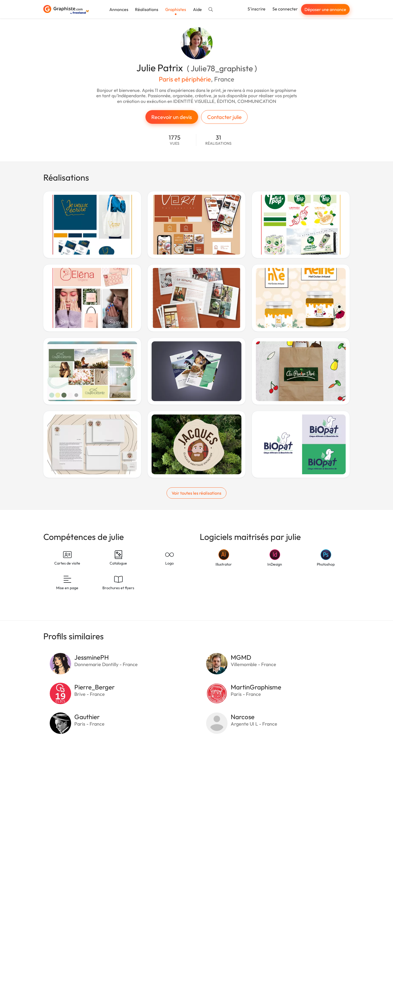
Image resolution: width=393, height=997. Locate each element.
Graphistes (175, 9)
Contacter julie (224, 117)
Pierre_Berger (94, 687)
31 (218, 140)
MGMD (241, 657)
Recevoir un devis (171, 117)
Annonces (118, 9)
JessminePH (91, 657)
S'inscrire (256, 9)
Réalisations (146, 9)
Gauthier (87, 717)
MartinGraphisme (256, 687)
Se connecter (285, 9)
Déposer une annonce (325, 9)
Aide (197, 9)
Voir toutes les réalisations (196, 493)
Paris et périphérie (185, 79)
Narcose (243, 717)
